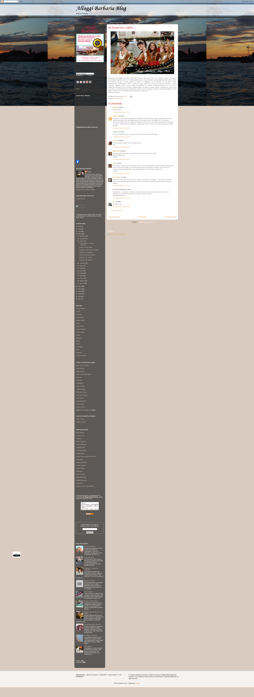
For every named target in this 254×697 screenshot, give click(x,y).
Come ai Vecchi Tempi (85, 247)
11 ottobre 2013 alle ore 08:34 (121, 128)
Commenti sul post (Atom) (145, 222)
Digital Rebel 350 (81, 477)
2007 (79, 299)
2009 (79, 294)
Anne (114, 163)
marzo (82, 278)
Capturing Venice (81, 401)
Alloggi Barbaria (118, 98)
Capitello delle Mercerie (86, 260)
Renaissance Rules (81, 462)
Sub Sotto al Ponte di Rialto (87, 255)
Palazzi (78, 344)
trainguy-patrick (80, 453)
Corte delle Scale (89, 557)
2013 (79, 234)
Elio (114, 201)
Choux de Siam (80, 474)
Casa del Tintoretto (89, 546)
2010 (79, 291)
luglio (81, 268)
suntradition (79, 483)
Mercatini (78, 338)
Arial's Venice (80, 398)
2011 (79, 289)
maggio (82, 273)
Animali (78, 311)
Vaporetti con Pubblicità (86, 252)
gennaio (82, 283)
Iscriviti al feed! (80, 199)
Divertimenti (79, 317)
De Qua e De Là (80, 407)
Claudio (115, 140)
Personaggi (79, 347)
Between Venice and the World (85, 486)
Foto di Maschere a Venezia (92, 624)
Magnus (115, 107)
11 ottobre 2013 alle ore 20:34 (121, 173)
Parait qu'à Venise (81, 392)
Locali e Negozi (80, 332)
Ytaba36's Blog (80, 447)
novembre (83, 238)
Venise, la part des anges (83, 374)
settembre (83, 263)
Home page (142, 217)
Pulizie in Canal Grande (91, 601)
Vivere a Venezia (81, 355)
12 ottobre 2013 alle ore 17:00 (121, 198)
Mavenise (79, 377)
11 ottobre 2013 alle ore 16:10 (121, 147)
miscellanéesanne (81, 450)
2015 (79, 229)
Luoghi (78, 335)
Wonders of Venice (89, 581)
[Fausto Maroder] (77, 162)
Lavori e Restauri (81, 329)
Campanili (79, 314)
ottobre (82, 241)
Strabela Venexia (81, 422)
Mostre (78, 341)
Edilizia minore (80, 320)
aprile (81, 275)
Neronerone (79, 471)
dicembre (82, 236)
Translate (90, 75)
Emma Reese (117, 177)
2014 (79, 231)
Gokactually (79, 459)
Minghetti (78, 438)
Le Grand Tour (80, 435)
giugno (82, 270)
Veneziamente (80, 371)
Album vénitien (80, 386)
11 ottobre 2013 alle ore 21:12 (121, 185)
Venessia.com (80, 419)
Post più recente (114, 217)
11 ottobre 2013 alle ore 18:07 (121, 159)
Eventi (78, 323)
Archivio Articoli (85, 17)
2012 (79, 286)
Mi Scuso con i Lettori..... (86, 257)
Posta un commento (116, 210)
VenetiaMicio (79, 383)
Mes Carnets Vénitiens (82, 365)
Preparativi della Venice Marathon (89, 250)
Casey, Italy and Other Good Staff (86, 456)
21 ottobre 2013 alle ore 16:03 (121, 206)
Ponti (77, 349)
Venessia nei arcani (81, 395)
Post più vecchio (170, 217)
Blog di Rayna (80, 432)
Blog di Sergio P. (81, 441)
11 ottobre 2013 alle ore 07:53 (121, 112)
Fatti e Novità (80, 326)
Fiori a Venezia (88, 591)
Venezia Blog (80, 404)
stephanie (116, 116)
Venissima (79, 380)
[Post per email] (130, 96)
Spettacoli (79, 352)
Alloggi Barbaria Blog (101, 8)
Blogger (138, 683)
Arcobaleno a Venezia (90, 635)
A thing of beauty (81, 465)
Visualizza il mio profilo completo (85, 189)
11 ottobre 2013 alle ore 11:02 (121, 137)
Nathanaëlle (116, 151)
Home (77, 17)
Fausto (89, 171)
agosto (82, 265)
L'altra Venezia (80, 368)
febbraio (82, 280)
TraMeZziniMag (80, 389)
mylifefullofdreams (81, 444)
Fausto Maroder (84, 410)
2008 (79, 296)
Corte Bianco (88, 646)
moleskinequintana (81, 480)
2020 (79, 226)
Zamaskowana (80, 468)
